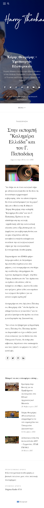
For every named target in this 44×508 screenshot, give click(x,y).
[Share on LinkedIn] (23, 358)
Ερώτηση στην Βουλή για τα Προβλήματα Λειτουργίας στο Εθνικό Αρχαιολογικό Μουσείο (28, 394)
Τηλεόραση (22, 121)
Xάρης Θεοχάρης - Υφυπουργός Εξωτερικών (22, 61)
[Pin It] (18, 358)
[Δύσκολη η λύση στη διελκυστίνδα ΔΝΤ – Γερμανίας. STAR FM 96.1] (12, 444)
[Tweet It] (12, 358)
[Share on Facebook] (7, 358)
